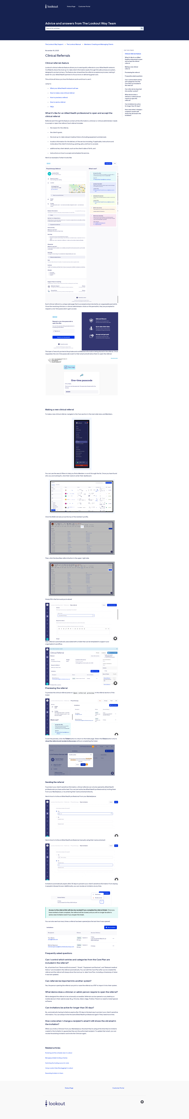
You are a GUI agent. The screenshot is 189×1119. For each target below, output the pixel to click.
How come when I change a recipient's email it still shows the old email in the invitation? (133, 112)
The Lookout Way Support (54, 44)
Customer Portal (84, 6)
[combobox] (92, 28)
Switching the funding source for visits (57, 1063)
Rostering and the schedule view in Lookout (58, 1053)
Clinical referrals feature (133, 54)
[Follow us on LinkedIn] (142, 1101)
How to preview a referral (59, 97)
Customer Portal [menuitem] (118, 1088)
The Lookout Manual (74, 44)
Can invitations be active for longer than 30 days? (133, 105)
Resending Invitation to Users (54, 1073)
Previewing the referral (132, 72)
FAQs (52, 107)
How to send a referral (57, 102)
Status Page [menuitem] (69, 1088)
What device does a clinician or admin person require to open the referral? (133, 97)
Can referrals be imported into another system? (133, 90)
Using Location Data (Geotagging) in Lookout (59, 1068)
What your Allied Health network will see (64, 88)
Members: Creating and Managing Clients (98, 44)
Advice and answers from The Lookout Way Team (80, 23)
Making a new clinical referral (131, 68)
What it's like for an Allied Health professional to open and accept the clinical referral (133, 60)
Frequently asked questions (133, 76)
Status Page (71, 6)
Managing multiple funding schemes (56, 1058)
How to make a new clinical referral (62, 93)
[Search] (142, 28)
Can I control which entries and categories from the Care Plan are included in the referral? (133, 82)
